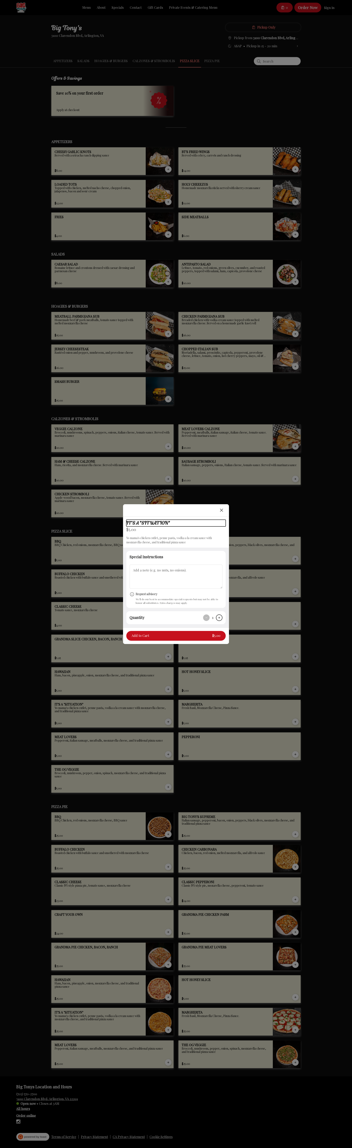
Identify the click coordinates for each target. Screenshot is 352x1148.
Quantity (137, 617)
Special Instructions (146, 556)
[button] (176, 636)
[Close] (222, 510)
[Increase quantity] (219, 617)
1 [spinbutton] (212, 617)
